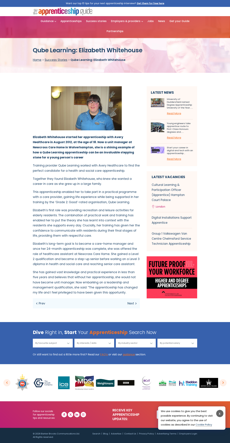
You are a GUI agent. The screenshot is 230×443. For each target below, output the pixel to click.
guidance (129, 354)
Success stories (96, 21)
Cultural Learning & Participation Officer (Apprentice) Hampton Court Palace (168, 196)
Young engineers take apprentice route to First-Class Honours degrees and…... (179, 127)
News (161, 21)
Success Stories (56, 60)
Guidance (47, 21)
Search (96, 433)
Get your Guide (179, 21)
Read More (174, 113)
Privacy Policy (146, 433)
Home (37, 60)
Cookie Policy (203, 424)
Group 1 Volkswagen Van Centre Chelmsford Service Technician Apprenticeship (171, 239)
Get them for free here (150, 3)
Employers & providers (125, 21)
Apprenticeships (71, 21)
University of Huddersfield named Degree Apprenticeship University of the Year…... (180, 103)
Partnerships (115, 31)
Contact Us (130, 433)
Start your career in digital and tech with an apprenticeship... (180, 150)
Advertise (116, 433)
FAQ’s (104, 354)
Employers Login (188, 433)
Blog (105, 433)
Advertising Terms (166, 433)
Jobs (150, 21)
